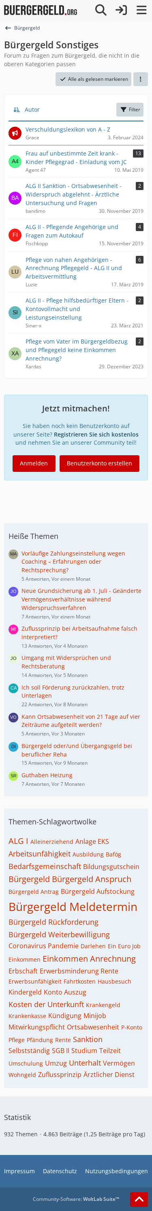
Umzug (56, 1063)
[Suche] (101, 10)
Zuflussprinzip (59, 1074)
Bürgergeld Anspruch (91, 879)
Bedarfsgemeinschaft (45, 866)
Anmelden (34, 463)
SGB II (60, 1050)
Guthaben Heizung (47, 775)
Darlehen (93, 946)
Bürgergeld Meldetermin (73, 906)
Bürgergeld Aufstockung (98, 891)
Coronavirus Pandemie (44, 945)
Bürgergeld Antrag (34, 891)
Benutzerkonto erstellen (99, 463)
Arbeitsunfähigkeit (40, 854)
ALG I (18, 840)
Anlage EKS (92, 841)
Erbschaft (23, 971)
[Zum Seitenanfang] (139, 1199)
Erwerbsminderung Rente (79, 971)
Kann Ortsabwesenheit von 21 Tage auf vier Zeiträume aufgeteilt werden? (80, 721)
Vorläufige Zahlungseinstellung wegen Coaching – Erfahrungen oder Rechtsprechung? (73, 561)
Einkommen (25, 959)
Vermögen (119, 1063)
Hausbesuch (114, 981)
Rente (63, 1040)
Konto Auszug (65, 992)
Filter (134, 109)
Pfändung (40, 1040)
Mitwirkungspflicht (37, 1027)
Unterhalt (85, 1063)
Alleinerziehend (51, 842)
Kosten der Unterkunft (46, 1004)
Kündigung (64, 1015)
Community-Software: (76, 1199)
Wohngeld (22, 1075)
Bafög (113, 854)
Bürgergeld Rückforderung (53, 922)
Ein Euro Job (124, 946)
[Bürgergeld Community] (40, 10)
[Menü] (141, 10)
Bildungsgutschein (111, 866)
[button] (140, 79)
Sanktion (88, 1039)
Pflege (17, 1040)
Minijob (94, 1015)
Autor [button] (32, 109)
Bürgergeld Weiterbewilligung (59, 934)
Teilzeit (110, 1050)
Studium (84, 1050)
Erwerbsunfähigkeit (35, 981)
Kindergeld (25, 992)
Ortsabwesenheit (93, 1027)
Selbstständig (29, 1050)
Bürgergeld (29, 879)
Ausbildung (88, 854)
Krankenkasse (27, 1016)
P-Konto (131, 1027)
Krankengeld (103, 1005)
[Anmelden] (121, 10)
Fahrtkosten (80, 981)
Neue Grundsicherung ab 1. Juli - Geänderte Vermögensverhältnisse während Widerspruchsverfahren (81, 599)
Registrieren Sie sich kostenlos (96, 434)
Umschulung (26, 1063)
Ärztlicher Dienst (109, 1074)
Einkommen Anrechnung (89, 958)
